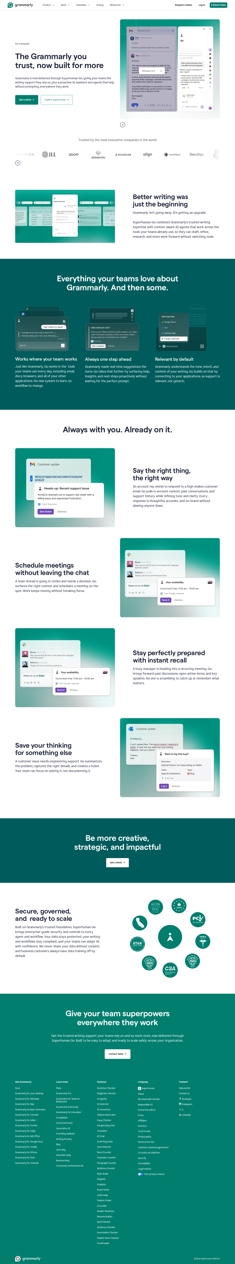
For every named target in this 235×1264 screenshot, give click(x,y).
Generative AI (63, 1128)
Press (140, 1115)
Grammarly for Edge (25, 1131)
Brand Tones (103, 1189)
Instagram (187, 1104)
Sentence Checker (106, 1227)
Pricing (100, 5)
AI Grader (102, 1206)
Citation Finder (104, 1200)
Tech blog (61, 1149)
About (141, 1094)
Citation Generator (106, 1115)
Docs (17, 1088)
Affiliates (142, 1120)
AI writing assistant (65, 1133)
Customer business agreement (153, 1147)
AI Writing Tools (105, 1141)
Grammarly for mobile (26, 1147)
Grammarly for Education (68, 1112)
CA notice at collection (149, 1152)
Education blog (63, 1155)
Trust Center (144, 1131)
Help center (185, 1088)
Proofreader (103, 1243)
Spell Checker (104, 1222)
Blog (58, 1144)
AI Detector (103, 1104)
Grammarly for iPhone (26, 1152)
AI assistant (61, 1117)
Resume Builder (105, 1216)
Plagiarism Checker (106, 1093)
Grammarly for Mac (24, 1104)
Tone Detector (104, 1147)
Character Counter (106, 1157)
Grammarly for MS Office (27, 1136)
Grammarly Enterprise (67, 1107)
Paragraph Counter (106, 1163)
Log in (202, 5)
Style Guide (102, 1173)
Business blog (62, 1160)
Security (142, 1158)
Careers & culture (147, 1110)
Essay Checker (104, 1120)
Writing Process (64, 1139)
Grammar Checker (106, 1088)
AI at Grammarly (64, 1123)
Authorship (102, 1195)
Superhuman (148, 1088)
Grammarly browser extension (30, 1109)
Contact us (184, 1093)
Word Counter (104, 1152)
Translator (102, 1131)
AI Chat (101, 1136)
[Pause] (17, 163)
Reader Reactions (105, 1211)
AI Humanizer (104, 1109)
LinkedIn (186, 1115)
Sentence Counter (106, 1168)
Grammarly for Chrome (27, 1115)
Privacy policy (144, 1136)
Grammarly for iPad (25, 1157)
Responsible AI (145, 1104)
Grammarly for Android (26, 1163)
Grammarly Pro (63, 1093)
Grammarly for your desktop (29, 1093)
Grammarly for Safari (25, 1120)
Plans (58, 1088)
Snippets (101, 1179)
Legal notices (144, 1169)
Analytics (101, 1184)
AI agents (102, 1099)
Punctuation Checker (107, 1232)
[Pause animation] (122, 124)
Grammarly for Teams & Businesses (67, 1100)
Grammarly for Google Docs (29, 1141)
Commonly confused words (69, 1165)
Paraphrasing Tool (106, 1125)
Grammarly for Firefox (26, 1125)
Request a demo (183, 5)
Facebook (186, 1099)
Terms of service (146, 1142)
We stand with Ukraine (149, 1099)
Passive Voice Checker (108, 1238)
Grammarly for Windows (27, 1099)
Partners (142, 1126)
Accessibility (144, 1163)
